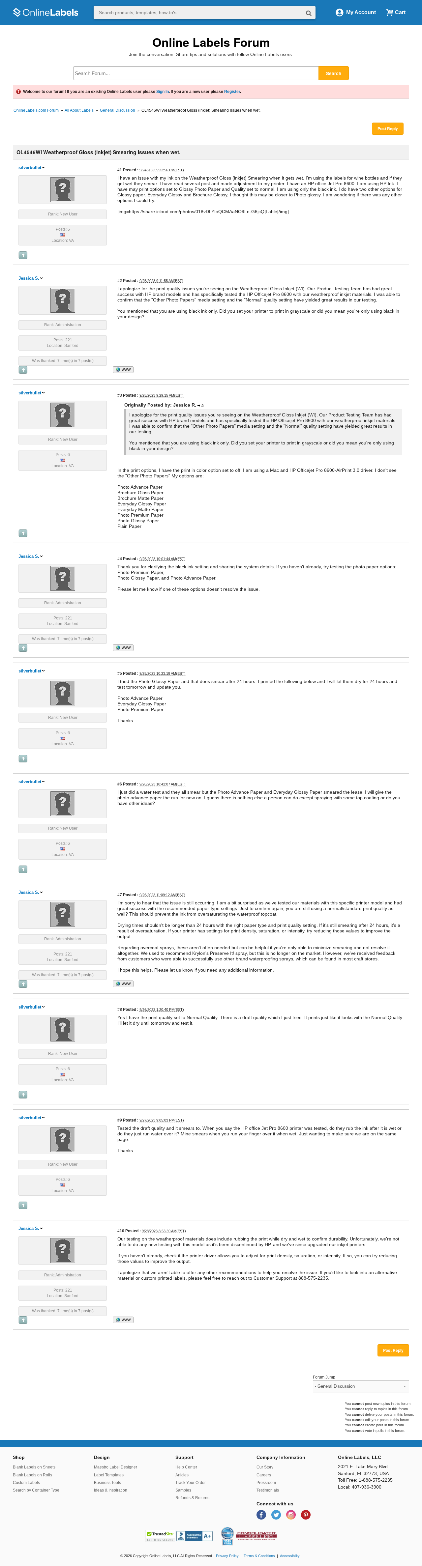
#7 (119, 895)
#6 (119, 784)
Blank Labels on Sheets (34, 1467)
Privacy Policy (227, 1556)
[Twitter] (276, 1514)
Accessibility (290, 1556)
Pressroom (266, 1483)
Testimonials (267, 1490)
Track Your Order (190, 1483)
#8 (119, 1009)
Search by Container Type (36, 1490)
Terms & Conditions (259, 1556)
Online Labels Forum (211, 42)
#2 (119, 280)
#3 (119, 395)
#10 (120, 1231)
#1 (119, 170)
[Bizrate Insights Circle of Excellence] (231, 1528)
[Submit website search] (309, 12)
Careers (263, 1475)
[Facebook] (261, 1514)
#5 (119, 673)
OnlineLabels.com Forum (36, 110)
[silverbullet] (62, 189)
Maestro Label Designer (115, 1467)
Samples (183, 1490)
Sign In (162, 91)
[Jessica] (62, 300)
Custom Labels (26, 1483)
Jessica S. (28, 278)
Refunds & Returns (192, 1498)
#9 (119, 1120)
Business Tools (107, 1483)
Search (333, 73)
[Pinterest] (306, 1514)
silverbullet (29, 167)
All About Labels (79, 110)
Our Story (264, 1467)
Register (232, 91)
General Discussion (117, 110)
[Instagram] (291, 1514)
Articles (182, 1475)
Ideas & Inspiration (110, 1490)
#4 (119, 558)
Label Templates (109, 1475)
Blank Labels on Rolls (32, 1475)
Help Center (186, 1467)
